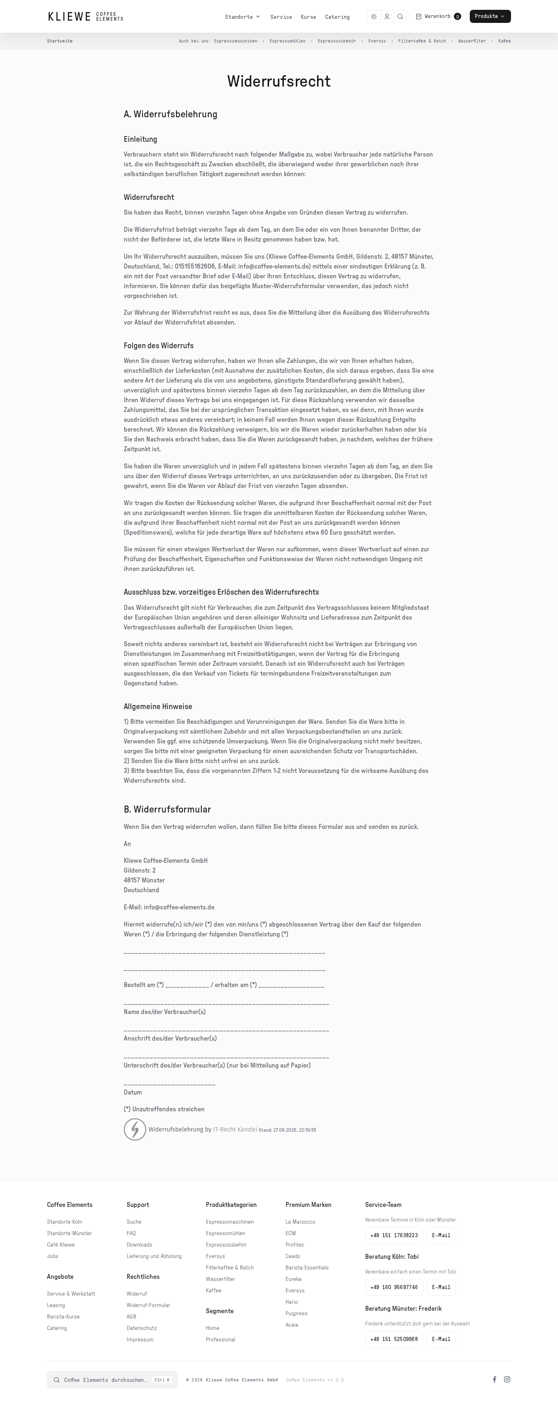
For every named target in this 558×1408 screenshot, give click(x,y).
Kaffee (504, 41)
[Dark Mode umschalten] (373, 16)
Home (212, 1328)
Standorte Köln (64, 1222)
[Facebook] (494, 1379)
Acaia (292, 1325)
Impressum (140, 1340)
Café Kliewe (61, 1245)
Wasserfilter (472, 41)
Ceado (293, 1256)
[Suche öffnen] (399, 16)
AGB (131, 1317)
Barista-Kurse (63, 1317)
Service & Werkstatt (71, 1294)
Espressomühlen (288, 41)
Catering (337, 16)
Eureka (293, 1279)
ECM (291, 1233)
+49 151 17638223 (394, 1235)
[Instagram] (507, 1379)
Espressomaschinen (235, 41)
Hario (292, 1302)
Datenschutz (142, 1328)
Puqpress (297, 1313)
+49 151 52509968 (394, 1339)
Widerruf (137, 1294)
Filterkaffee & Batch (422, 41)
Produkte (486, 16)
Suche (134, 1222)
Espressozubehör (337, 41)
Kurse (308, 16)
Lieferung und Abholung (154, 1256)
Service (281, 16)
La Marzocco (300, 1222)
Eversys (377, 41)
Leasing (56, 1305)
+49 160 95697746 (394, 1287)
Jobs (52, 1256)
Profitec (295, 1245)
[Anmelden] (386, 16)
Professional (220, 1340)
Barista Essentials (307, 1268)
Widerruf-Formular (148, 1305)
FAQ (131, 1233)
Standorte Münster (69, 1233)
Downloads (139, 1245)
